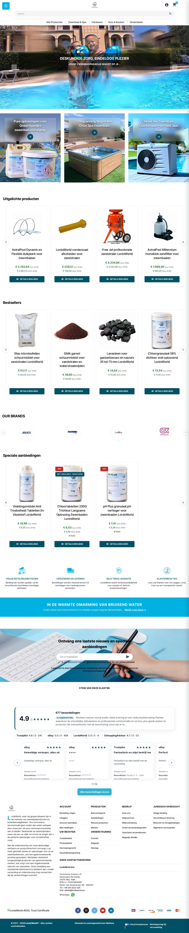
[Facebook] (78, 910)
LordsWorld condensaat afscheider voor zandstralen (72, 254)
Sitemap (94, 848)
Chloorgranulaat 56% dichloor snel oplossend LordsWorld (162, 358)
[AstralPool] (72, 432)
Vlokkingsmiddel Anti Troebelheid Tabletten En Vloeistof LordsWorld (27, 510)
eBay (27, 747)
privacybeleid (127, 662)
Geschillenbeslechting (70, 853)
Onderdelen (136, 22)
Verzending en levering (163, 818)
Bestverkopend (98, 813)
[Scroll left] (6, 242)
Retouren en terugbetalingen (166, 823)
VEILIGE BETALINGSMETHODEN (22, 578)
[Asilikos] (26, 432)
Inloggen (64, 818)
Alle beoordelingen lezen (94, 791)
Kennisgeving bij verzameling (158, 925)
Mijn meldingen (67, 827)
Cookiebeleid (66, 838)
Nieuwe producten (99, 823)
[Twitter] (94, 910)
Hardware (97, 22)
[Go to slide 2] (97, 105)
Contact (94, 838)
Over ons (126, 813)
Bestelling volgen (67, 813)
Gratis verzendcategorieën (134, 827)
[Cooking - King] (118, 432)
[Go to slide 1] (91, 105)
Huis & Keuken (116, 22)
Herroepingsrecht (68, 848)
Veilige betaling (160, 813)
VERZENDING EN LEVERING (70, 578)
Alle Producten (54, 22)
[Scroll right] (183, 242)
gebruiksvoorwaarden (99, 662)
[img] (30, 148)
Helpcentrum (128, 818)
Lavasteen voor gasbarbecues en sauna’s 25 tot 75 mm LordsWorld (117, 358)
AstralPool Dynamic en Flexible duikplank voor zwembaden (27, 254)
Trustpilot (74, 747)
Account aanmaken (68, 823)
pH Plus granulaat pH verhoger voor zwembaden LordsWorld (117, 510)
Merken (94, 827)
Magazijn (95, 843)
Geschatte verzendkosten (134, 832)
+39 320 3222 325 (71, 887)
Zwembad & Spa (77, 22)
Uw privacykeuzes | (136, 925)
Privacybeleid (66, 843)
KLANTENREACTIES (167, 578)
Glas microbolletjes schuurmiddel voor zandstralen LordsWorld (27, 358)
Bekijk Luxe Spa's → (135, 609)
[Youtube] (103, 910)
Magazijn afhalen (129, 837)
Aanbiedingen (97, 818)
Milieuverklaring (129, 823)
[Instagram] (86, 910)
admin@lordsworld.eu (75, 890)
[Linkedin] (111, 910)
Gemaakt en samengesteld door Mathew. (94, 923)
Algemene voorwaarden (164, 827)
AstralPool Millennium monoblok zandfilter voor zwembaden (162, 254)
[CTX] (164, 432)
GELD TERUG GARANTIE (118, 578)
